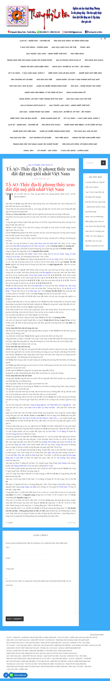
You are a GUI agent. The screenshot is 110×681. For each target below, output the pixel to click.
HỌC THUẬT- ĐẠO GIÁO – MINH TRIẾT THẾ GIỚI (46, 54)
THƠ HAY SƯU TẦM (44, 80)
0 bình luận (71, 523)
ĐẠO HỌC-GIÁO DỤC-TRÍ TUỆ (64, 47)
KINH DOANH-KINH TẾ (75, 92)
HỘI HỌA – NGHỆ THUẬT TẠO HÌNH (86, 86)
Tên (8, 547)
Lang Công (24, 487)
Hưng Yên (15, 434)
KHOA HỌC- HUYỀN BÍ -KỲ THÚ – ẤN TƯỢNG (71, 67)
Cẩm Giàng (14, 466)
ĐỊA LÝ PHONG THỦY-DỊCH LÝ (68, 60)
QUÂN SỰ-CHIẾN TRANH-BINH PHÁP (51, 86)
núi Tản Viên (24, 418)
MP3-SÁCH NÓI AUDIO (94, 60)
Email (8, 558)
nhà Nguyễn (46, 272)
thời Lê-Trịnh (48, 466)
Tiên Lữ (44, 444)
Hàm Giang (62, 463)
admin (10, 523)
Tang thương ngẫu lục (38, 405)
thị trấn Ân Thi (70, 442)
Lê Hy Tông (53, 259)
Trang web (10, 569)
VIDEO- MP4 (85, 47)
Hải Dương (61, 458)
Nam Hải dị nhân (34, 407)
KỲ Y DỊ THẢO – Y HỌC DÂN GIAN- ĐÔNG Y (26, 73)
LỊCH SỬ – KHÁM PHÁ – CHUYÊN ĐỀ (35, 41)
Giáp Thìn (51, 452)
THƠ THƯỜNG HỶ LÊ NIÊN (22, 80)
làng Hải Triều (20, 444)
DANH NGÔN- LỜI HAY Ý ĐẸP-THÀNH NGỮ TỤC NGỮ (77, 80)
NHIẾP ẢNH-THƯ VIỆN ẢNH (90, 73)
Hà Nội (32, 418)
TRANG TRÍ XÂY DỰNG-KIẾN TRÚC (34, 67)
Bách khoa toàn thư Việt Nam (45, 243)
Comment (9, 585)
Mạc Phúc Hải (19, 455)
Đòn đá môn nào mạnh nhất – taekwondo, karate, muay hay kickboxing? (95, 207)
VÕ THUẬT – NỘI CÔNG (47, 151)
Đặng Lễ (65, 431)
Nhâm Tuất (32, 254)
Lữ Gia (59, 484)
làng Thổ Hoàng (50, 442)
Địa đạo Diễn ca (38, 286)
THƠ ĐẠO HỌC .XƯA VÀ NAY (21, 86)
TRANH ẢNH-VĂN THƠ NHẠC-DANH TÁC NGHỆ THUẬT (29, 60)
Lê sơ (53, 254)
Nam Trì (55, 431)
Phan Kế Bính (50, 407)
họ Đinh (32, 455)
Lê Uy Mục (16, 256)
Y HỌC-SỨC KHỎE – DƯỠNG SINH (34, 47)
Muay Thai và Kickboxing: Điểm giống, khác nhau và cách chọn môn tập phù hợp (95, 221)
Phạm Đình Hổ (55, 405)
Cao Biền (33, 487)
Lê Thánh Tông (63, 254)
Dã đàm (61, 286)
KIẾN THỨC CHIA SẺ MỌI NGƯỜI (61, 73)
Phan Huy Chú (39, 246)
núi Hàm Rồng (41, 418)
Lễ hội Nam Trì (64, 487)
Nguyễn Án (67, 405)
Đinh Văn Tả (24, 466)
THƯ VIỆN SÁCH (77, 54)
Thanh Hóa (53, 418)
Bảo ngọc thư (35, 291)
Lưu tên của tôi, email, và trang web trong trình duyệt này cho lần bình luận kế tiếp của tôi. (38, 581)
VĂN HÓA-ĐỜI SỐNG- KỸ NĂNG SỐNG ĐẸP (71, 41)
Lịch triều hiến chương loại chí (20, 246)
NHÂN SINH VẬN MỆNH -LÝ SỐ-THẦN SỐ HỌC (44, 92)
